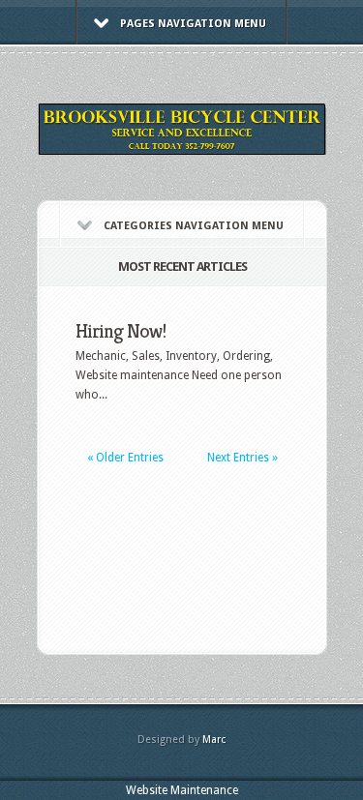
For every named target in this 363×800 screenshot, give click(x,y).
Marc (214, 739)
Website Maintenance (182, 790)
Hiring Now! (121, 331)
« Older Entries (125, 457)
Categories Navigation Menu (194, 226)
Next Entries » (242, 457)
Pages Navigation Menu (193, 23)
